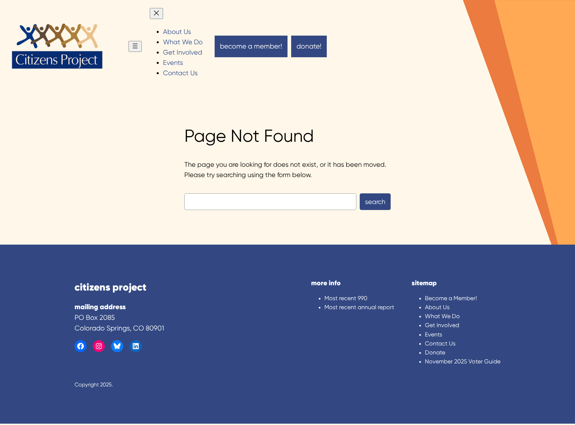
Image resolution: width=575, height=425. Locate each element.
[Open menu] (135, 46)
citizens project (110, 287)
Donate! (308, 46)
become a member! (251, 46)
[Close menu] (156, 13)
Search (375, 202)
